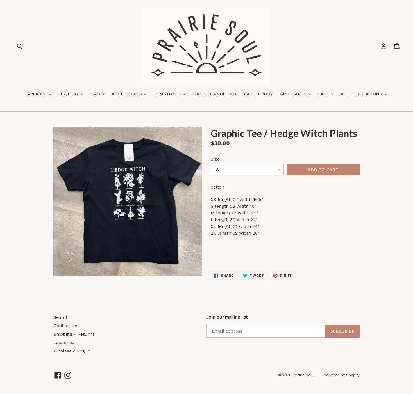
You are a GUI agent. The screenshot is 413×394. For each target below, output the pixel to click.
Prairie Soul (303, 375)
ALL (345, 94)
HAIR (98, 94)
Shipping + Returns (74, 334)
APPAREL (40, 94)
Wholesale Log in (71, 351)
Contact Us (65, 325)
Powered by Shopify (342, 375)
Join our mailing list (227, 317)
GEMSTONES (170, 94)
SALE (327, 94)
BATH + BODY (258, 94)
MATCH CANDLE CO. (214, 94)
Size (215, 159)
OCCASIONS (372, 94)
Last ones (63, 342)
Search (61, 317)
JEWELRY (71, 94)
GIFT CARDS (297, 94)
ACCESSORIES (130, 94)
